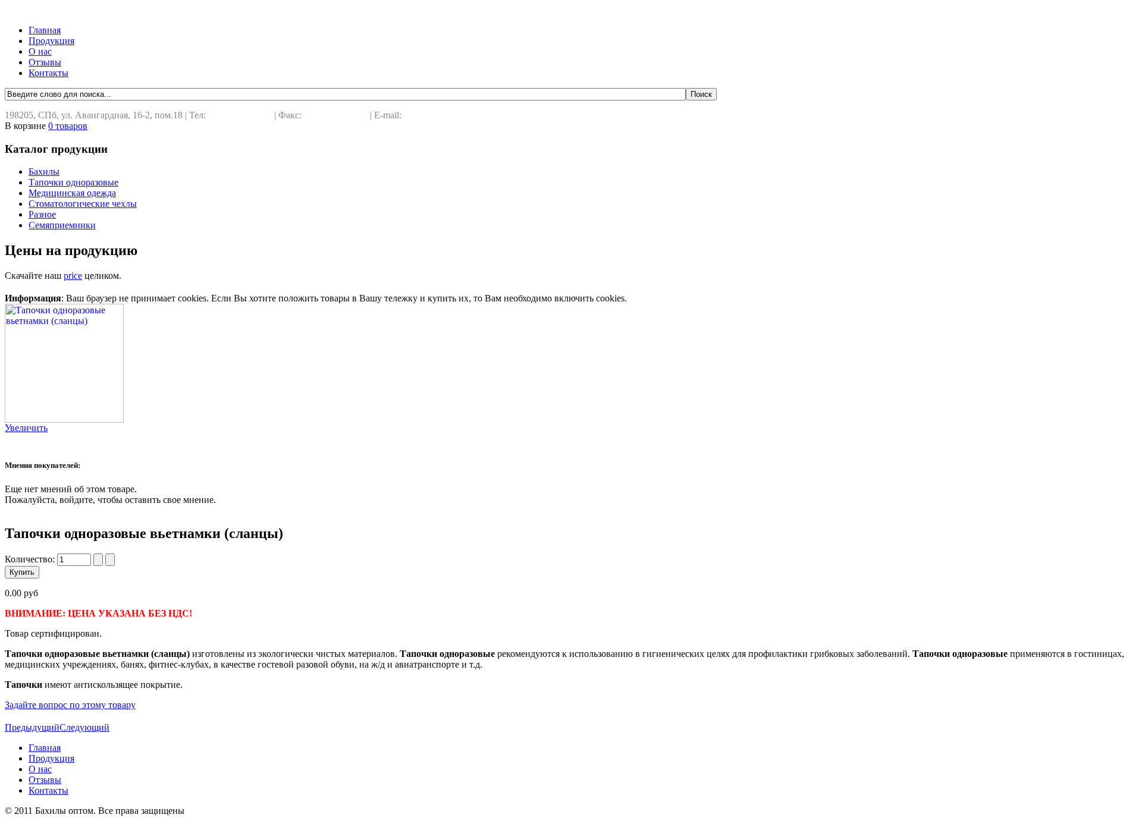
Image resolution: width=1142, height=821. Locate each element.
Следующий (84, 727)
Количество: (31, 559)
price (73, 275)
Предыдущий (32, 727)
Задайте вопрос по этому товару (70, 705)
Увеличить (26, 428)
